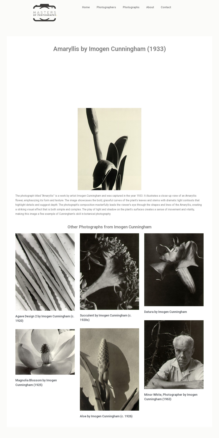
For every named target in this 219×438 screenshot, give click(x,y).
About (150, 7)
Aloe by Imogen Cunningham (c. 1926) (106, 416)
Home (86, 7)
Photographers (106, 7)
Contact (166, 7)
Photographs (131, 7)
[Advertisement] (109, 81)
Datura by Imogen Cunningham (165, 312)
